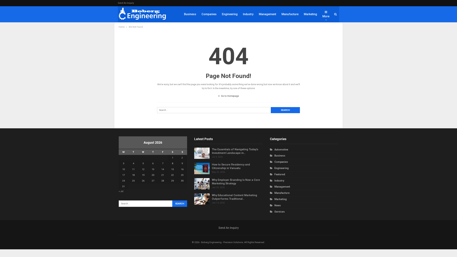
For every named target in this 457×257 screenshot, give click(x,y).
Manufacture (290, 14)
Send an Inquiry (126, 3)
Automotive (281, 149)
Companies (209, 14)
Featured (279, 174)
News (277, 205)
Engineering (230, 14)
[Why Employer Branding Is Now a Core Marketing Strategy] (202, 184)
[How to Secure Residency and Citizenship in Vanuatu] (202, 168)
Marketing (310, 14)
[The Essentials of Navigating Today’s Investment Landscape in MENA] (202, 153)
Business (190, 14)
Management (267, 14)
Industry (248, 14)
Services (279, 211)
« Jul (121, 191)
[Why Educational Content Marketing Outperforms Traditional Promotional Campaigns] (202, 199)
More (325, 16)
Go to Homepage (229, 96)
